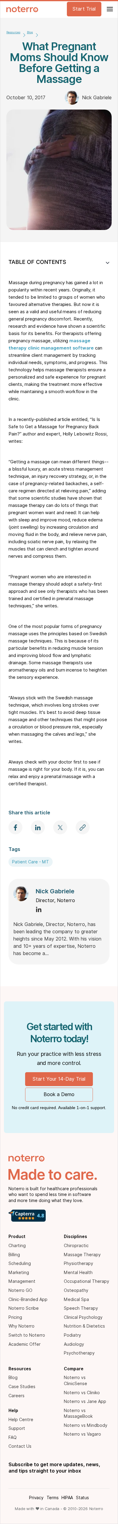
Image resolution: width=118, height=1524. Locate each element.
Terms (53, 1497)
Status (82, 1497)
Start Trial (84, 9)
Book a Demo (59, 1094)
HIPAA (67, 1497)
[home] (20, 9)
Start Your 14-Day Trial (59, 1079)
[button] (109, 9)
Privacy (36, 1497)
